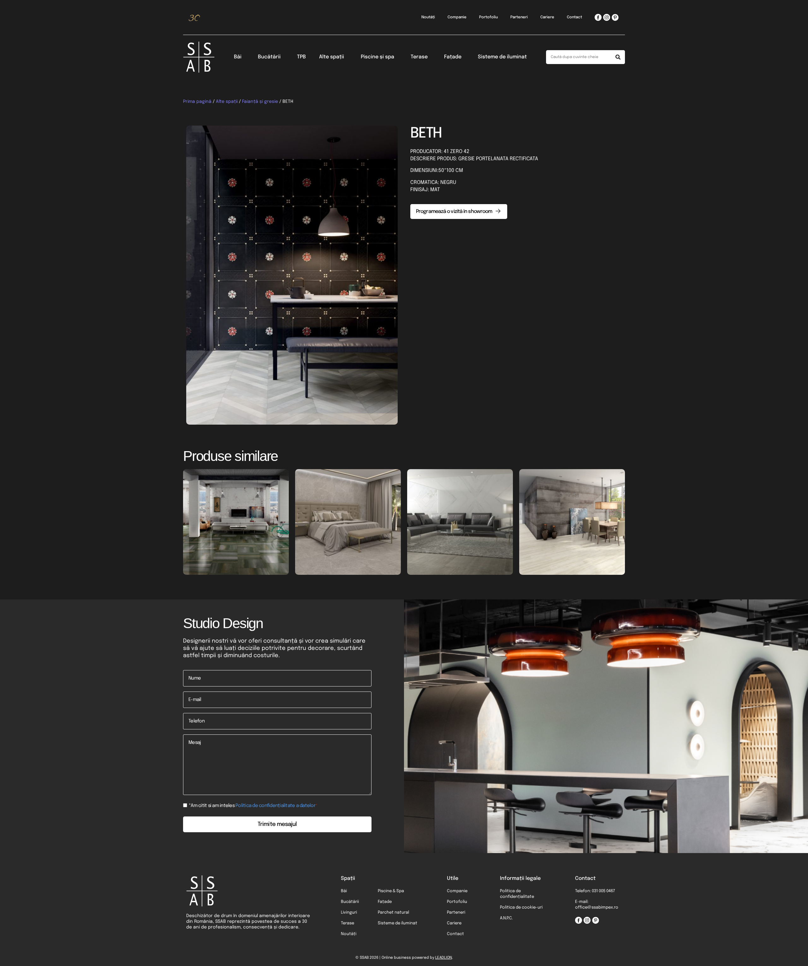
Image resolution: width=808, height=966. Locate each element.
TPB (301, 57)
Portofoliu (488, 17)
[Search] (618, 57)
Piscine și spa (377, 57)
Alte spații (331, 57)
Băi (237, 57)
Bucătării (269, 57)
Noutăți (428, 17)
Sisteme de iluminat (502, 57)
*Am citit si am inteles (253, 806)
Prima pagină (197, 101)
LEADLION (443, 958)
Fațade (452, 57)
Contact (574, 17)
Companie (457, 17)
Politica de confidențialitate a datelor (275, 805)
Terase (419, 57)
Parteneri (519, 17)
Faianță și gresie (260, 101)
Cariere (547, 17)
